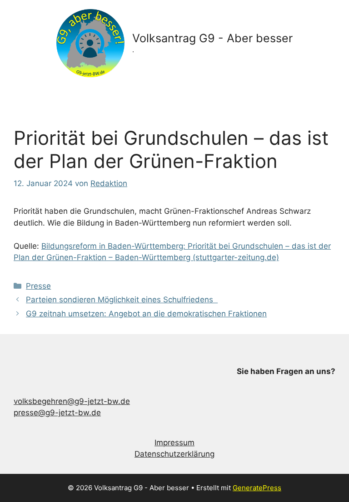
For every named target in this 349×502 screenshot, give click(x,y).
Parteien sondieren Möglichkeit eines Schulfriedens (122, 299)
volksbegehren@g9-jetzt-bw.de (72, 401)
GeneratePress (257, 487)
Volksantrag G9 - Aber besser (212, 38)
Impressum (174, 442)
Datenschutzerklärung (174, 453)
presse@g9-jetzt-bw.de (57, 412)
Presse (38, 285)
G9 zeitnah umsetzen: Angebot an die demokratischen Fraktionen (146, 313)
